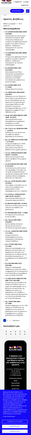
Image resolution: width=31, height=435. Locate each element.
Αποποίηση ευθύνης (15, 378)
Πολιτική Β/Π (15, 383)
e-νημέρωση (17, 2)
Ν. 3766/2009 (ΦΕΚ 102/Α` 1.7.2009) (16, 213)
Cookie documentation (9, 416)
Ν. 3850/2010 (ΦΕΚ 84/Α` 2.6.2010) (16, 203)
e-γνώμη (26, 2)
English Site (25, 5)
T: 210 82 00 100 (16, 373)
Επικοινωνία (16, 11)
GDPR (15, 381)
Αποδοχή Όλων (15, 431)
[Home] (7, 2)
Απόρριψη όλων (15, 426)
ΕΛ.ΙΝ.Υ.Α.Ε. (15, 389)
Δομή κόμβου (15, 385)
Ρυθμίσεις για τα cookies (15, 421)
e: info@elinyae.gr (15, 375)
